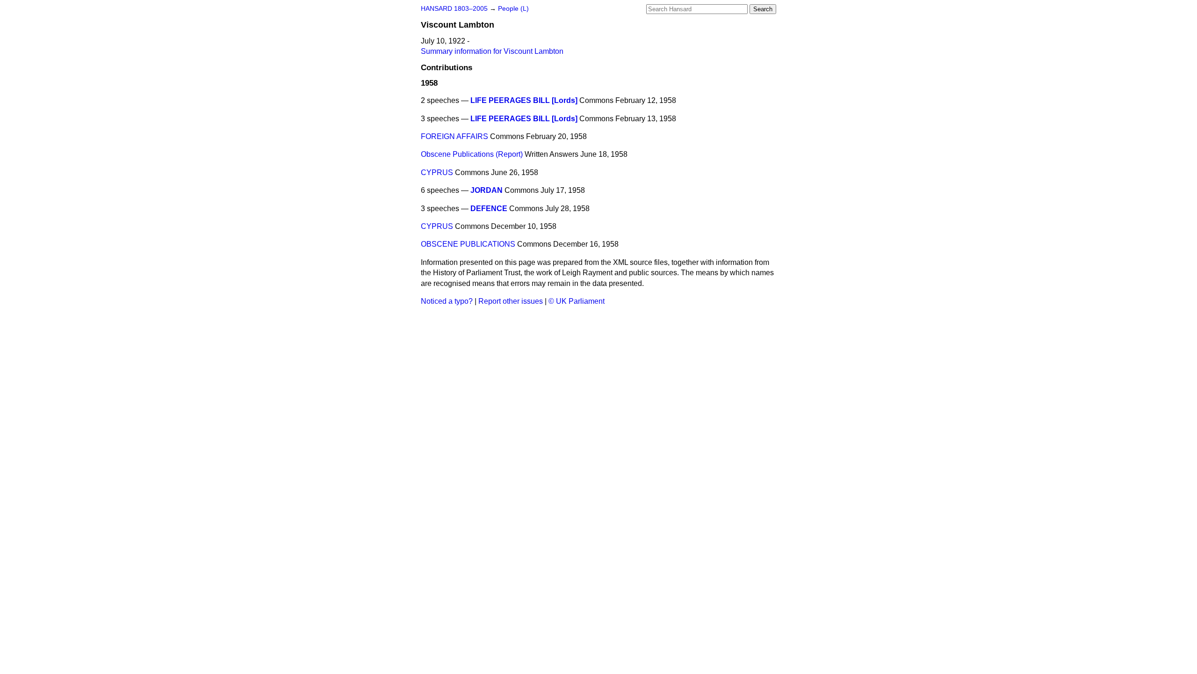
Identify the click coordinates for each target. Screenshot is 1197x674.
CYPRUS (437, 172)
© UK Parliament (576, 301)
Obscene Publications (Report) (472, 154)
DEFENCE (488, 208)
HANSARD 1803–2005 (454, 8)
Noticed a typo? (447, 301)
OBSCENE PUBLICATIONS (468, 244)
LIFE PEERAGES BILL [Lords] (523, 100)
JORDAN (486, 190)
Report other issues (510, 301)
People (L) (513, 8)
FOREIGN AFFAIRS (454, 136)
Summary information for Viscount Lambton (492, 51)
